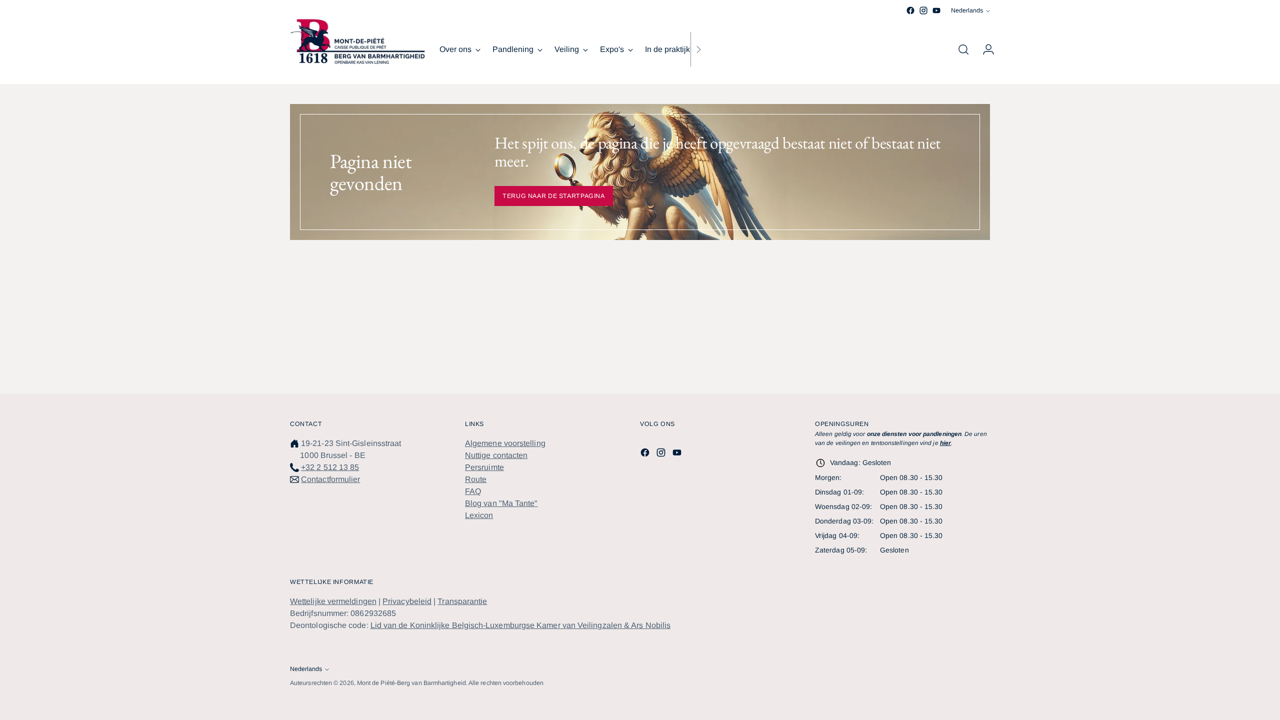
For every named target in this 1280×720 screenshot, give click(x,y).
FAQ (473, 491)
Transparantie (462, 601)
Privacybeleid (407, 601)
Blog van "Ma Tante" (501, 503)
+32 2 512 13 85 (330, 467)
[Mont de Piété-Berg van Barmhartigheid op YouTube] (936, 10)
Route (475, 479)
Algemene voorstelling (505, 443)
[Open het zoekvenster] (964, 50)
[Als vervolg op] (698, 49)
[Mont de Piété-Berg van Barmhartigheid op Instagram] (923, 10)
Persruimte (484, 467)
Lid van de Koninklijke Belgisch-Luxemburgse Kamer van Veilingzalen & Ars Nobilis (520, 625)
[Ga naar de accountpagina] (984, 50)
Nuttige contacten (496, 455)
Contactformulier (330, 479)
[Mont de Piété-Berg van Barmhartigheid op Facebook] (910, 10)
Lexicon (479, 515)
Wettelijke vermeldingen (333, 601)
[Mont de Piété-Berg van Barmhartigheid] (357, 41)
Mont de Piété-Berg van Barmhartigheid (411, 683)
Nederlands (967, 10)
